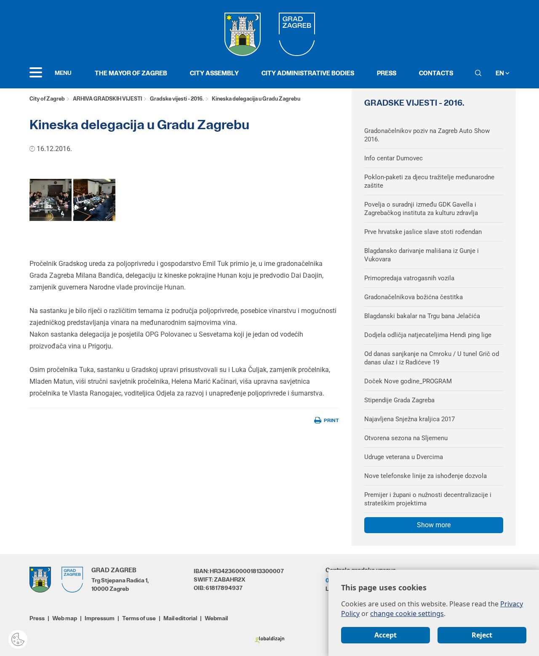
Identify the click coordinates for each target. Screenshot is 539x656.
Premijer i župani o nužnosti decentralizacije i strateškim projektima (427, 499)
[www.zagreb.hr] (50, 200)
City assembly (214, 73)
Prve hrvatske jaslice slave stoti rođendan (423, 232)
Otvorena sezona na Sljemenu (406, 438)
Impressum (100, 618)
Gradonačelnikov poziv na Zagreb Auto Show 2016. (427, 135)
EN (500, 73)
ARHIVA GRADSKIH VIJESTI (107, 99)
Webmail (216, 618)
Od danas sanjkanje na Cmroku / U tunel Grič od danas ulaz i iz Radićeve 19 (431, 358)
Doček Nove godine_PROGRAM (408, 381)
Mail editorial (180, 618)
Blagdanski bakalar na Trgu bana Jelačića (422, 316)
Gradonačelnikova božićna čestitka (413, 297)
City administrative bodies (307, 73)
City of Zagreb (47, 99)
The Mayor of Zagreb (131, 73)
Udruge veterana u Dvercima (403, 457)
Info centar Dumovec (393, 158)
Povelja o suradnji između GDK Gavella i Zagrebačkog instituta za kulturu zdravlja (421, 209)
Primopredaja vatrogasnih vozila (409, 278)
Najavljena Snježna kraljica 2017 (409, 419)
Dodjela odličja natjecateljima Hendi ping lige (427, 335)
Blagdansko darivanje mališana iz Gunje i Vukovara (421, 255)
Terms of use (139, 618)
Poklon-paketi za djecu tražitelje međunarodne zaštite (429, 181)
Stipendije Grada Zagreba (399, 400)
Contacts (436, 73)
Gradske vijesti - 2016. (177, 99)
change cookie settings (407, 613)
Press (386, 73)
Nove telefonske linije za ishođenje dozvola (425, 476)
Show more (434, 525)
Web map (64, 618)
